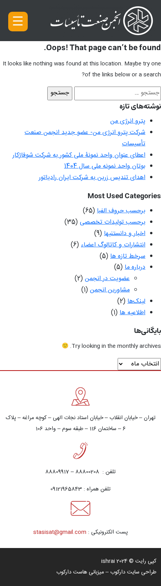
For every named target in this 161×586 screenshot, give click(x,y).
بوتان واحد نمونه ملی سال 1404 (104, 166)
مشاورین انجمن (110, 290)
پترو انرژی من (127, 121)
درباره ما (135, 267)
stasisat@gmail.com (59, 532)
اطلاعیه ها (132, 312)
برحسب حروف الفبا (121, 211)
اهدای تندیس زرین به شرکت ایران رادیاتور (92, 177)
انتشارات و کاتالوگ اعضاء (113, 245)
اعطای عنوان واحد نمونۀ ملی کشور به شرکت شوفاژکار (79, 155)
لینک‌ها (136, 301)
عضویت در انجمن (107, 278)
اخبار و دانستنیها (124, 233)
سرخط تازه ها (127, 256)
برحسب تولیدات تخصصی (112, 222)
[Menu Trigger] (18, 21)
